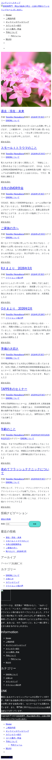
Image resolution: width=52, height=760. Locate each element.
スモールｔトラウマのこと (19, 148)
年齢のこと (8, 429)
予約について (11, 32)
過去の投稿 (6, 519)
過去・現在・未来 (12, 111)
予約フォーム (16, 36)
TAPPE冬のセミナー (14, 389)
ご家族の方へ (10, 228)
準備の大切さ (10, 349)
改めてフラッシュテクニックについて (25, 471)
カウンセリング (12, 582)
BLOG (8, 39)
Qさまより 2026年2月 (16, 308)
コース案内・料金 (13, 29)
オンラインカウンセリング (17, 22)
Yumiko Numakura (15, 117)
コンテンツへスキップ (10, 2)
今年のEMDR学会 (12, 188)
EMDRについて (12, 120)
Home (9, 15)
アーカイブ (6, 563)
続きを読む (6, 142)
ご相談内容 (10, 18)
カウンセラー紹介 (13, 25)
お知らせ (10, 579)
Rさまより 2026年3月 (16, 268)
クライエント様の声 (14, 277)
